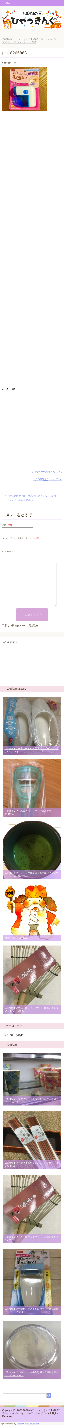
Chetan (20, 1424)
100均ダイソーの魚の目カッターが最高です (27, 811)
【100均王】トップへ (47, 479)
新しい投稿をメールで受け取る (21, 625)
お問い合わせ (11, 938)
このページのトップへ (47, 471)
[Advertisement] (32, 250)
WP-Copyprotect (32, 1424)
